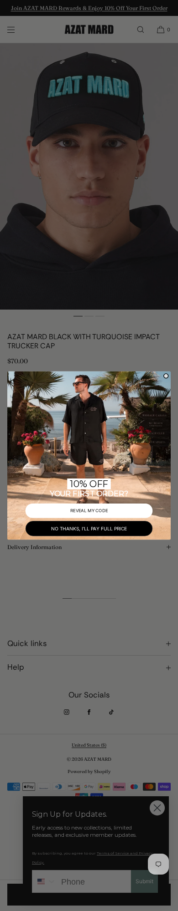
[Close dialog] (166, 376)
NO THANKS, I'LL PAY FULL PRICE (89, 528)
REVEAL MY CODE (89, 511)
